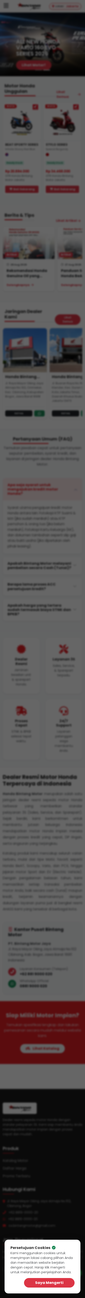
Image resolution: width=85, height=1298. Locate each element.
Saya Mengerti (49, 1282)
